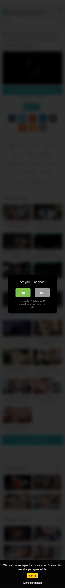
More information (32, 583)
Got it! (32, 575)
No (42, 292)
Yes (23, 292)
